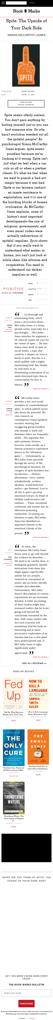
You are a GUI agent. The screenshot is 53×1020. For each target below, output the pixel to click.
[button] (26, 848)
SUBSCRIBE (26, 1003)
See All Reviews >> (34, 663)
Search (32, 3)
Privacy (31, 1018)
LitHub (22, 1018)
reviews (18, 293)
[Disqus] (26, 924)
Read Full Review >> (41, 389)
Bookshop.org (11, 1014)
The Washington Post (7, 563)
